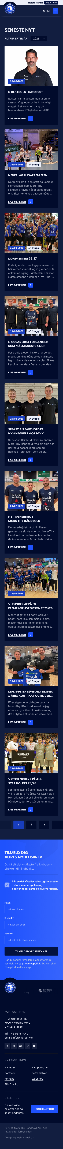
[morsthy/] (14, 1046)
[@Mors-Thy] (34, 1046)
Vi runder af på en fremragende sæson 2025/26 (30, 606)
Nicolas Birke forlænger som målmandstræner (28, 344)
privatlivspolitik (31, 963)
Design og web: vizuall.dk (19, 1137)
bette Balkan (39, 1073)
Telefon (9, 933)
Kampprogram (40, 1067)
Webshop (37, 1078)
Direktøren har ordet (25, 92)
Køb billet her (45, 1109)
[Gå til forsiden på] (10, 8)
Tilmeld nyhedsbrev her (31, 951)
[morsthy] (7, 1046)
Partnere (10, 1073)
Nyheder (10, 1067)
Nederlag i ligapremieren (27, 175)
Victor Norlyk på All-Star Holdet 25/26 (25, 781)
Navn (7, 902)
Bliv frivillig (11, 1084)
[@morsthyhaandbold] (27, 1046)
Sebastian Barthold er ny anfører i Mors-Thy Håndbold (25, 431)
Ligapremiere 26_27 (22, 258)
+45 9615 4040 (18, 1033)
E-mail (9, 918)
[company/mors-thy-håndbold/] (21, 1046)
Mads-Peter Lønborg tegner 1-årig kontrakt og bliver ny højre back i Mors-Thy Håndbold (30, 694)
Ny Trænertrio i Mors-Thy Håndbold (24, 519)
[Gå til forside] (10, 987)
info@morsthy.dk (23, 1037)
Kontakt (9, 1078)
